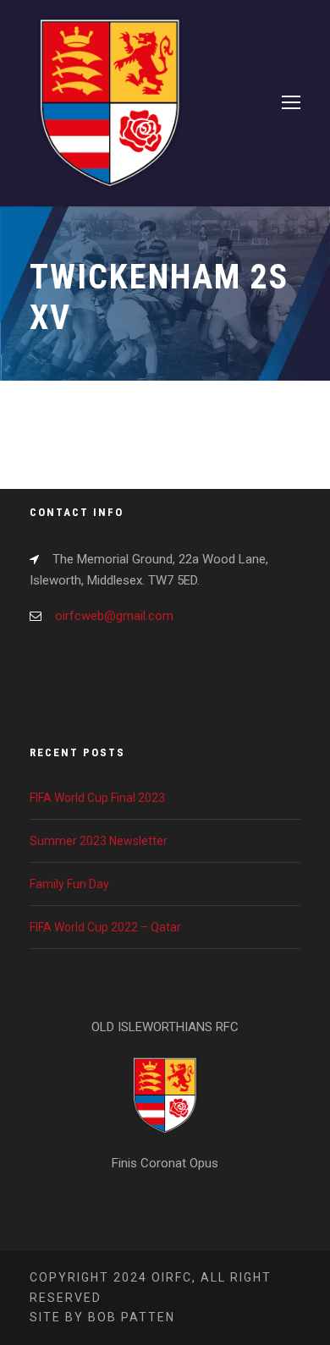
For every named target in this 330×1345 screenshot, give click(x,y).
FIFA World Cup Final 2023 (97, 797)
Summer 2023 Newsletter (99, 841)
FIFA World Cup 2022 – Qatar (105, 927)
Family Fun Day (69, 884)
